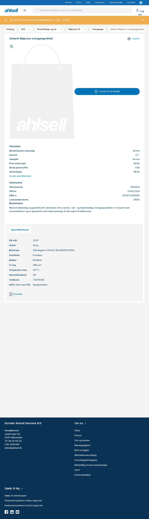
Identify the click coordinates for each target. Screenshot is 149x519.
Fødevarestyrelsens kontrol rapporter (24, 506)
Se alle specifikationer (20, 176)
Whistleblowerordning (85, 455)
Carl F (77, 470)
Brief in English (81, 450)
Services (68, 2)
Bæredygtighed (82, 445)
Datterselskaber (82, 475)
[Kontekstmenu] (140, 2)
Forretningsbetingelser (85, 460)
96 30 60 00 (15, 441)
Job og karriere (82, 441)
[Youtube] (17, 513)
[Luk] (141, 20)
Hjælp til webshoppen (15, 496)
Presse (77, 436)
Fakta (77, 431)
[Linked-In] (12, 513)
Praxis (78, 2)
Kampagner (100, 2)
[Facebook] (6, 513)
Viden (88, 2)
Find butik (131, 2)
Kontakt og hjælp (116, 2)
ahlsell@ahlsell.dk (13, 448)
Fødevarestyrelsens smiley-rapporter (23, 501)
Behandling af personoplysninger (90, 465)
